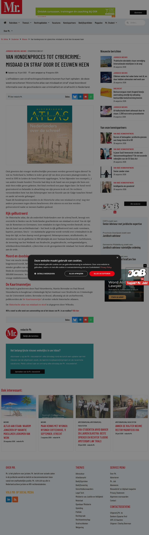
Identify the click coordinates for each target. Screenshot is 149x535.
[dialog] (74, 267)
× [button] (117, 257)
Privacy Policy (106, 267)
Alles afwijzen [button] (76, 273)
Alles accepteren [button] (102, 273)
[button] (44, 273)
